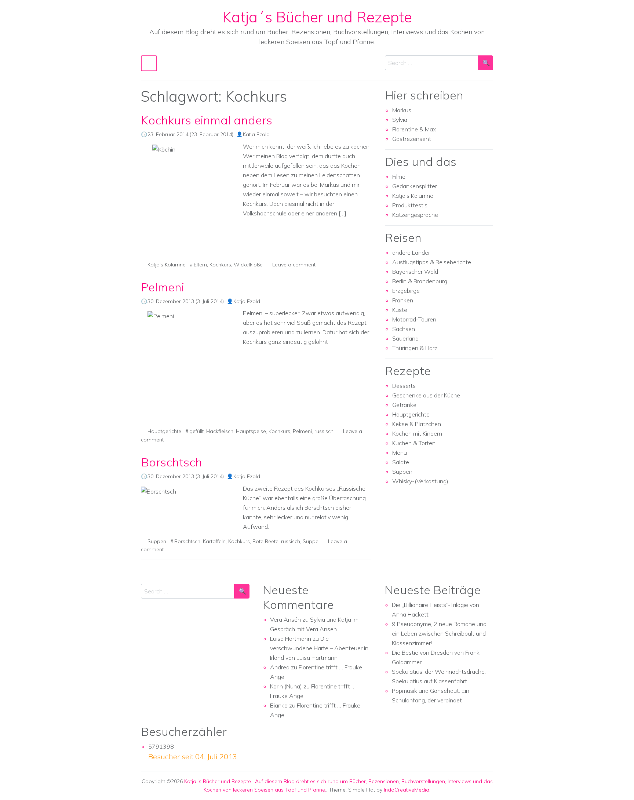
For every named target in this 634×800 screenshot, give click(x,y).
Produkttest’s (409, 205)
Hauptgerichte (164, 431)
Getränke (404, 404)
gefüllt (196, 431)
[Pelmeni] (189, 366)
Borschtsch (171, 462)
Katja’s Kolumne (412, 195)
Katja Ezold (256, 134)
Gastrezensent (411, 138)
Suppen (156, 541)
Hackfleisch (219, 431)
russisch (324, 431)
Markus (401, 110)
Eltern (200, 264)
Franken (402, 300)
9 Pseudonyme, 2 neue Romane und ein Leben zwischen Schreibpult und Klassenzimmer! (439, 633)
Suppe (310, 541)
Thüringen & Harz (414, 348)
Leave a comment (294, 264)
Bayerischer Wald (415, 271)
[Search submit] (485, 62)
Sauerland (405, 338)
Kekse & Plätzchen (416, 424)
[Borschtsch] (189, 491)
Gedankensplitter (414, 186)
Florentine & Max (414, 129)
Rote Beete (265, 541)
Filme (398, 176)
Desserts (404, 385)
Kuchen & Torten (414, 443)
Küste (399, 309)
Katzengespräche (415, 214)
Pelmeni (162, 287)
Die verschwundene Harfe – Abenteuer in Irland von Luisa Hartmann (319, 648)
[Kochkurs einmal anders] (189, 200)
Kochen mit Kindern (417, 433)
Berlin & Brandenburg (419, 281)
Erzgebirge (406, 290)
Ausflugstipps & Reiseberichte (431, 262)
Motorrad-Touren (414, 319)
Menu (399, 452)
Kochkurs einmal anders (206, 120)
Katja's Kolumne (166, 264)
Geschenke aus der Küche (426, 395)
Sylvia (399, 119)
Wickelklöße (248, 264)
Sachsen (403, 328)
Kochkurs (220, 264)
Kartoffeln (214, 541)
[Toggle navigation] (149, 63)
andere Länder (411, 252)
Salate (400, 462)
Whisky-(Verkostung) (420, 481)
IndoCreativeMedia (406, 789)
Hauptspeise (251, 431)
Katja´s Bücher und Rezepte (317, 17)
